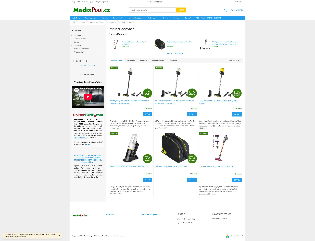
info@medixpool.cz (188, 219)
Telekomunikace (80, 39)
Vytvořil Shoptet (237, 236)
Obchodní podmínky (155, 2)
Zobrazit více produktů (174, 53)
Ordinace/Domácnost (81, 49)
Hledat (181, 10)
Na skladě (81, 61)
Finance (76, 42)
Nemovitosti (78, 45)
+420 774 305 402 (187, 223)
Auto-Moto (77, 35)
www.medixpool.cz (80, 137)
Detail (147, 114)
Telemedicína (79, 52)
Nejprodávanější (158, 60)
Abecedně (173, 60)
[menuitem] (76, 18)
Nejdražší (143, 60)
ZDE (88, 144)
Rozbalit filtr (87, 65)
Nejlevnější (131, 60)
